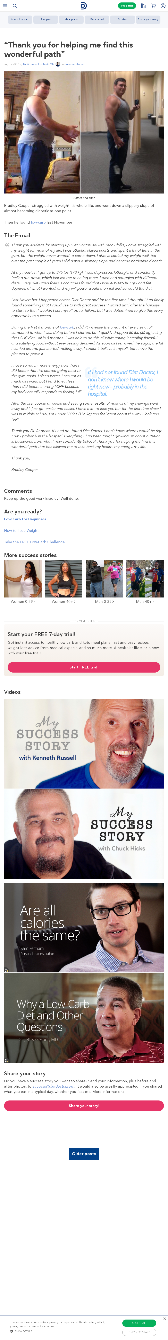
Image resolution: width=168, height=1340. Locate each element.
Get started (97, 19)
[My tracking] (143, 6)
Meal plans (71, 19)
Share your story (148, 19)
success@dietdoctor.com (53, 1086)
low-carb (38, 222)
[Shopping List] (153, 6)
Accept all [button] (139, 1323)
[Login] (163, 6)
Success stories (74, 64)
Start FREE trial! (84, 667)
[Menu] (5, 6)
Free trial (127, 5)
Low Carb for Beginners (25, 519)
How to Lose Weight (21, 530)
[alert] (84, 1327)
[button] (58, 1331)
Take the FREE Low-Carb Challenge (34, 542)
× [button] (164, 1319)
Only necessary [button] (139, 1332)
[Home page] (84, 6)
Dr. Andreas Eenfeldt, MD (38, 64)
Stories (122, 19)
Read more (47, 1326)
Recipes (46, 19)
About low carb (20, 19)
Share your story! (84, 1105)
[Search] (15, 6)
